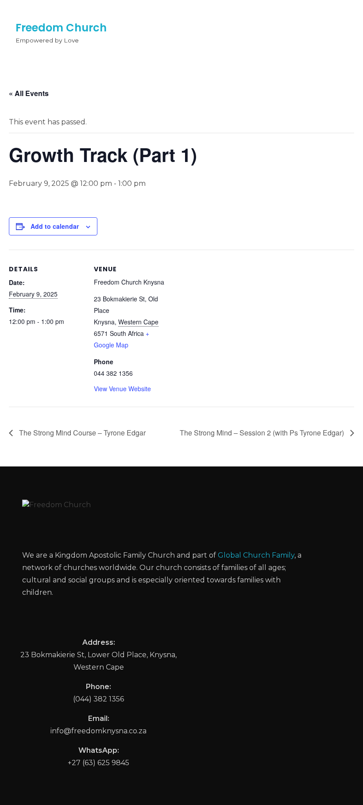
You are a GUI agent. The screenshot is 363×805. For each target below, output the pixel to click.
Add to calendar (55, 226)
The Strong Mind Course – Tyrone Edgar (81, 433)
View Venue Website (122, 388)
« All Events (29, 93)
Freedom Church (61, 27)
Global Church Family (256, 555)
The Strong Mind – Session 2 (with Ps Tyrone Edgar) (263, 433)
